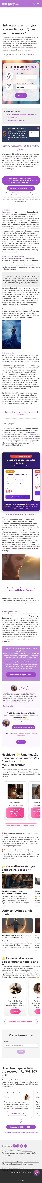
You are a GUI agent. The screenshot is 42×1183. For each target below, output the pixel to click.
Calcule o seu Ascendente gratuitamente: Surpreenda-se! (14, 892)
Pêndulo (33, 434)
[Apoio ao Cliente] (34, 3)
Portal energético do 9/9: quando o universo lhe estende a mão (16, 936)
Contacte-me (34, 134)
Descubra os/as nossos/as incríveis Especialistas (21, 1132)
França (24, 1168)
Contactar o (20, 1127)
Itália (31, 1168)
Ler (3, 906)
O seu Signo (20, 73)
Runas (4, 437)
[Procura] (29, 3)
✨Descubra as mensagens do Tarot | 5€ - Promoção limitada (15, 813)
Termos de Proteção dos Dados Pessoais (18, 1164)
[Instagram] (17, 1146)
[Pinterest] (25, 1146)
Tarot (25, 434)
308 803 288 (20, 504)
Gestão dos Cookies (31, 1162)
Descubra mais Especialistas (20, 1022)
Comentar (21, 742)
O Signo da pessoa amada (24, 83)
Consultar (15, 1011)
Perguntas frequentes (10, 1153)
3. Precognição (11, 117)
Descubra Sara (15, 1113)
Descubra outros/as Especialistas (20, 826)
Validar (21, 95)
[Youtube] (21, 1146)
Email (6, 1041)
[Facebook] (14, 1146)
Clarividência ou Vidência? (15, 120)
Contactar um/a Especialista (20, 675)
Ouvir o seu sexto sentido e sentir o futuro (21, 115)
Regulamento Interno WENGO (12, 1162)
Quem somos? (27, 1151)
